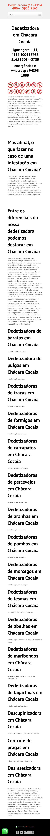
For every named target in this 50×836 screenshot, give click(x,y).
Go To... (11, 15)
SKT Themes (29, 827)
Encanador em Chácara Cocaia (18, 811)
